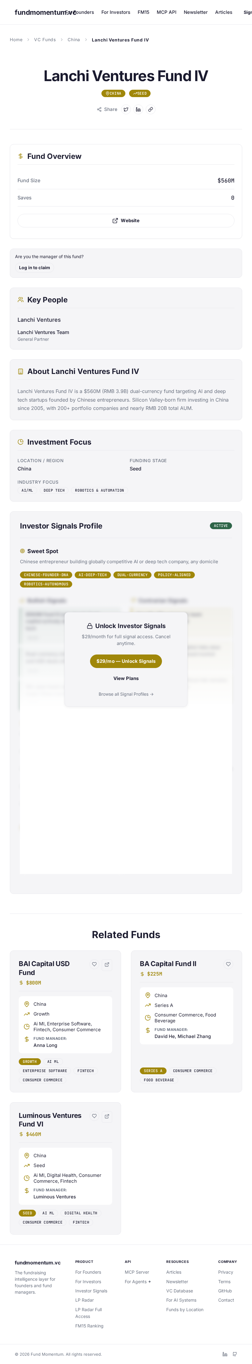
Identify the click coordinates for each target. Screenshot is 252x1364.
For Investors (115, 12)
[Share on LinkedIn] (138, 109)
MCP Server (137, 1272)
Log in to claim (34, 267)
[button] (65, 1021)
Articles (223, 12)
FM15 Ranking (89, 1325)
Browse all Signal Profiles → (126, 694)
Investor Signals (91, 1290)
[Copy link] (151, 109)
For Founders (79, 12)
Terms (224, 1281)
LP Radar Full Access (88, 1313)
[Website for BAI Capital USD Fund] (107, 965)
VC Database (179, 1290)
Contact (226, 1300)
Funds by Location (184, 1309)
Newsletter (196, 12)
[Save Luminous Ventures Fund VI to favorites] (94, 1116)
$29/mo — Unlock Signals (126, 661)
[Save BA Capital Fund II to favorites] (228, 964)
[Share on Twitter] (126, 109)
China (74, 39)
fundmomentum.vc (38, 1263)
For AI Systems (181, 1300)
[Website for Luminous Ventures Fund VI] (107, 1117)
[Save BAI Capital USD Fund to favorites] (94, 964)
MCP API (166, 12)
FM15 (143, 12)
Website (130, 220)
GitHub (225, 1290)
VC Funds (45, 39)
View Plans (126, 678)
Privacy (225, 1272)
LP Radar (84, 1300)
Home (16, 39)
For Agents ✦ (138, 1281)
